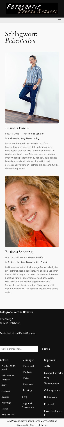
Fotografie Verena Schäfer (16, 312)
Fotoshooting (32, 138)
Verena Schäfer (35, 133)
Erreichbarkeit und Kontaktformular (17, 333)
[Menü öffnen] (60, 20)
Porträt (44, 262)
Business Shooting (18, 252)
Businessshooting (16, 138)
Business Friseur (17, 128)
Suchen (46, 348)
